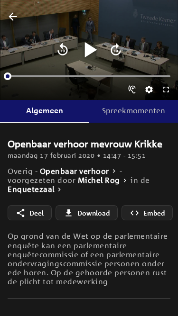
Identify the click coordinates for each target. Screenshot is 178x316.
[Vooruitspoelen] (115, 50)
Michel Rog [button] (99, 180)
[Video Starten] (89, 49)
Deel (36, 213)
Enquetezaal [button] (31, 189)
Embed (154, 213)
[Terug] (13, 17)
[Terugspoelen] (62, 50)
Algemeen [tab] (44, 110)
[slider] (7, 76)
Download (93, 213)
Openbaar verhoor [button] (74, 171)
